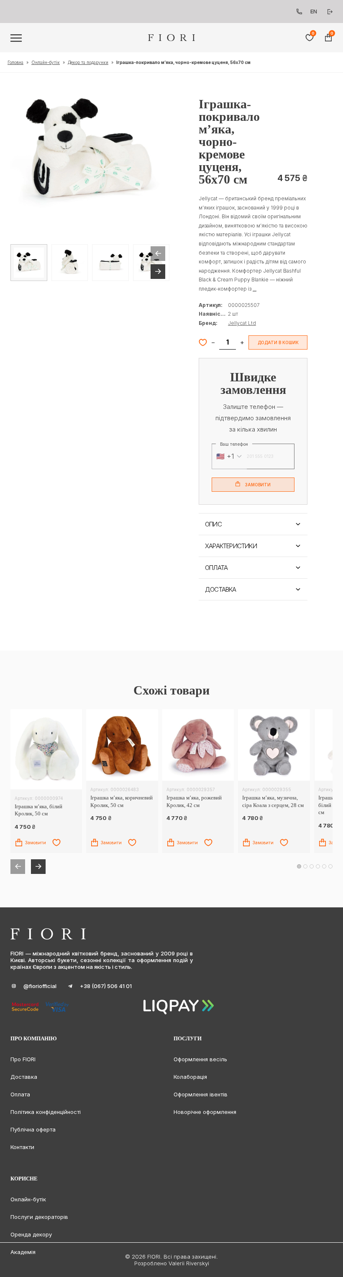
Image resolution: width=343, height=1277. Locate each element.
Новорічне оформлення (205, 1111)
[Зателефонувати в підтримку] (299, 11)
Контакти (22, 1147)
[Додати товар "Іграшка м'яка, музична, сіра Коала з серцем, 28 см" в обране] (284, 842)
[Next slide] (158, 271)
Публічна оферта (33, 1129)
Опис (213, 524)
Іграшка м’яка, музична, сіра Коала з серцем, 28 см (273, 801)
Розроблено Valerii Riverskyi (171, 1263)
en (313, 11)
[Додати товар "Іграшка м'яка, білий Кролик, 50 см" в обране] (56, 842)
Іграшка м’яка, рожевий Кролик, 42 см (194, 801)
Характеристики (231, 546)
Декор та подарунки (88, 62)
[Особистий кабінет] (330, 11)
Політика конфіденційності (45, 1111)
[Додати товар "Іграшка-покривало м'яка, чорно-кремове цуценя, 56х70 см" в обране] (203, 342)
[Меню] (16, 38)
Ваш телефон (234, 444)
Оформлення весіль (200, 1059)
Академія (23, 1252)
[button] (89, 152)
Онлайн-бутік (45, 62)
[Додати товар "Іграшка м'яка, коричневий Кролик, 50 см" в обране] (132, 842)
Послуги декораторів (39, 1216)
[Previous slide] (158, 253)
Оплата (216, 568)
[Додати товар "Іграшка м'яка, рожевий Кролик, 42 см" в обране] (208, 842)
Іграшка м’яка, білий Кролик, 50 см (38, 810)
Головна (15, 62)
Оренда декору (31, 1234)
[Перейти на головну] (171, 37)
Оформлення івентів (201, 1094)
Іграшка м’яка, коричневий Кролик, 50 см (121, 801)
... (254, 289)
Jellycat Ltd (242, 323)
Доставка (220, 589)
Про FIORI (23, 1059)
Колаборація (190, 1076)
